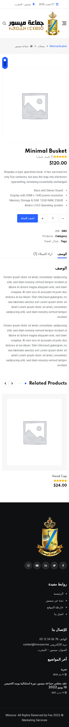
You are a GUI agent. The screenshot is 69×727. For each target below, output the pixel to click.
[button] (12, 383)
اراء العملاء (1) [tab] (42, 254)
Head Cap (59, 476)
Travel (47, 241)
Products (47, 236)
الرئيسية (58, 593)
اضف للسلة (27, 218)
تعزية (64, 669)
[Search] (4, 23)
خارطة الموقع (55, 607)
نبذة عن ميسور (54, 600)
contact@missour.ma (36, 644)
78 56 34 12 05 (48, 639)
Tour (56, 241)
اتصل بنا (58, 614)
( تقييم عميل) (44, 156)
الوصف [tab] (62, 254)
